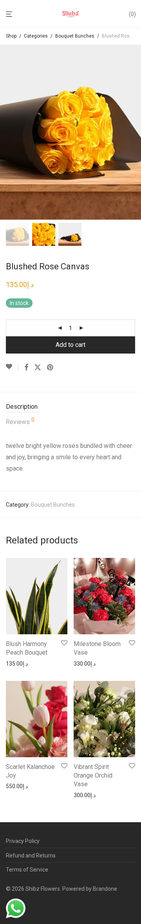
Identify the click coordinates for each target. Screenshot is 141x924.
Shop (11, 36)
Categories (36, 36)
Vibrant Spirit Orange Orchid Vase (93, 775)
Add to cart (70, 344)
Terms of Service (27, 869)
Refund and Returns (31, 855)
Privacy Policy (23, 841)
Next (133, 132)
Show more (18, 664)
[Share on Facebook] (26, 368)
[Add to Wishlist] (12, 366)
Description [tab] (22, 406)
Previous (7, 132)
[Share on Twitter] (37, 368)
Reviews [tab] (20, 421)
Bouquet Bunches (74, 36)
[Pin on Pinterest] (50, 368)
